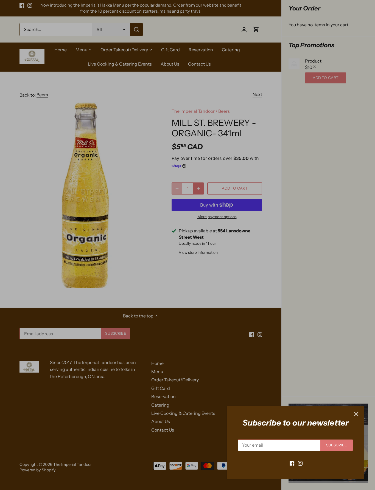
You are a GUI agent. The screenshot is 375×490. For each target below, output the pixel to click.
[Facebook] (292, 463)
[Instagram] (300, 463)
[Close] (356, 414)
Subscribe (336, 445)
